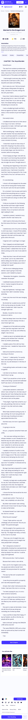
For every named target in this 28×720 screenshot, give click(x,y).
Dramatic (4, 55)
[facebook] (2, 702)
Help (7, 705)
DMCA (19, 709)
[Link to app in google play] (6, 699)
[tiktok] (8, 702)
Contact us (12, 705)
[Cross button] (26, 2)
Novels (2, 11)
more (2, 52)
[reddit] (12, 702)
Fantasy (7, 11)
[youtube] (21, 702)
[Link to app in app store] (3, 699)
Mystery (12, 55)
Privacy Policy (13, 709)
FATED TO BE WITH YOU (17, 669)
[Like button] (25, 717)
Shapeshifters (20, 55)
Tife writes (13, 32)
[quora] (15, 702)
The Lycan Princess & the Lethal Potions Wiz (6, 670)
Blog (3, 705)
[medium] (18, 702)
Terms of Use (5, 709)
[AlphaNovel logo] (6, 7)
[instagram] (5, 702)
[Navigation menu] (26, 7)
